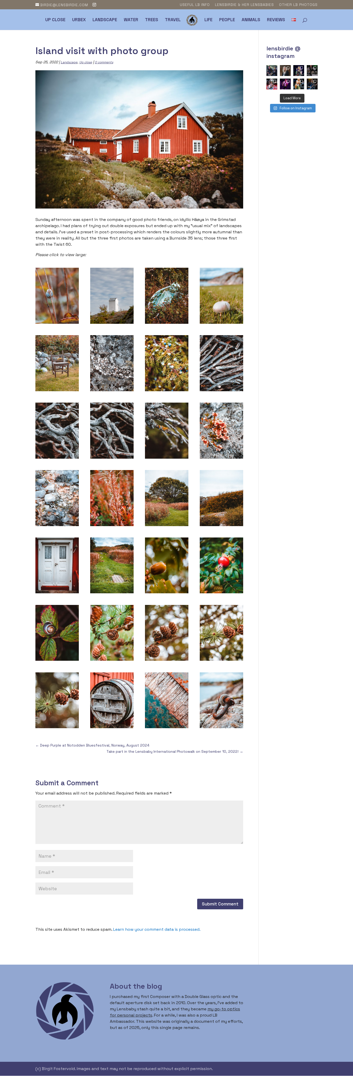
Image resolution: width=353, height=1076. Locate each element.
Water (131, 20)
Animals (251, 20)
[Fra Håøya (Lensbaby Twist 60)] (57, 323)
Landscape (105, 20)
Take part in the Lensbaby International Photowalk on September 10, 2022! (174, 751)
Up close (55, 20)
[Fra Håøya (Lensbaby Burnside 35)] (166, 323)
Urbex (79, 20)
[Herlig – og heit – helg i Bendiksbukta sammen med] (312, 84)
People (227, 20)
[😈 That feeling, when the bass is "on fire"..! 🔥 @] (271, 70)
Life (208, 20)
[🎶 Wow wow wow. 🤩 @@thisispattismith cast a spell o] (285, 70)
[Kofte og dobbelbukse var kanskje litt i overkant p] (285, 84)
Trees (151, 20)
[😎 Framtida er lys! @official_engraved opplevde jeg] (298, 84)
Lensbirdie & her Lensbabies (244, 5)
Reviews (276, 20)
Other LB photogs (298, 5)
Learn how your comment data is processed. (157, 929)
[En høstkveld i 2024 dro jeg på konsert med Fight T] (312, 70)
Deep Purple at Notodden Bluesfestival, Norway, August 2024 (92, 745)
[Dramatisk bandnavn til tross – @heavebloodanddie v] (271, 84)
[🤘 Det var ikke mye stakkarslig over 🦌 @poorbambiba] (298, 70)
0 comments (104, 62)
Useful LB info (195, 5)
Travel (173, 20)
